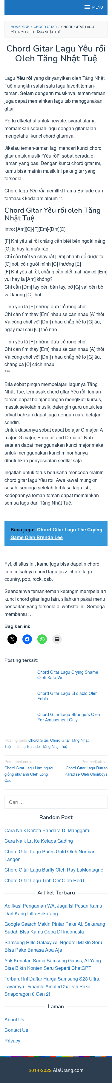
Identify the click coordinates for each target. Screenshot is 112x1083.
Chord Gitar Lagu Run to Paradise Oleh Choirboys (86, 768)
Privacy (12, 1040)
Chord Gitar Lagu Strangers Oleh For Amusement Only (68, 717)
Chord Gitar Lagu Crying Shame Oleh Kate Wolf (67, 674)
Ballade (33, 746)
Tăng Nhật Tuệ (54, 746)
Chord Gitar (38, 740)
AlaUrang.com (68, 1070)
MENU (97, 7)
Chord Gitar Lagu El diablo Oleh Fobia (67, 695)
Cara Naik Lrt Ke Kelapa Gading (38, 840)
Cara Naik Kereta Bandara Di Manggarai (47, 830)
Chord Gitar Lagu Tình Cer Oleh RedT (44, 880)
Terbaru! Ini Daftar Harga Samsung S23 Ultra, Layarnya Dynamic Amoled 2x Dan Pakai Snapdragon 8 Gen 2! (52, 986)
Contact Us (16, 1029)
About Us (14, 1019)
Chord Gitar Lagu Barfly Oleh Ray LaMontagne (53, 869)
